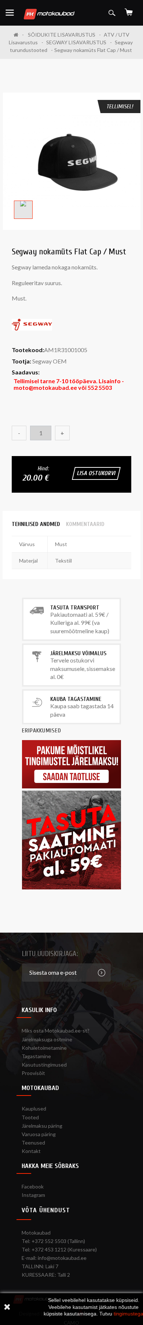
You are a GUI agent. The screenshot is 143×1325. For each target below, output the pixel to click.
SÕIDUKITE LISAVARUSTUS (61, 34)
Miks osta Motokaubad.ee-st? (55, 1030)
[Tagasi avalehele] (19, 34)
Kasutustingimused (44, 1064)
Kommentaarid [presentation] (85, 524)
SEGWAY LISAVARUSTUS (76, 42)
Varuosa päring (39, 1134)
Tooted (30, 1117)
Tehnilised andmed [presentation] (36, 524)
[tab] (36, 524)
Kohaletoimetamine (44, 1048)
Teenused (33, 1142)
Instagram (33, 1195)
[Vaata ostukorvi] (128, 9)
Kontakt (31, 1151)
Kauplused (34, 1108)
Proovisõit (33, 1073)
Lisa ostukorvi (96, 473)
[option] (71, 161)
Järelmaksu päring (42, 1126)
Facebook (33, 1186)
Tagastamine (36, 1056)
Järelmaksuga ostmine (47, 1039)
